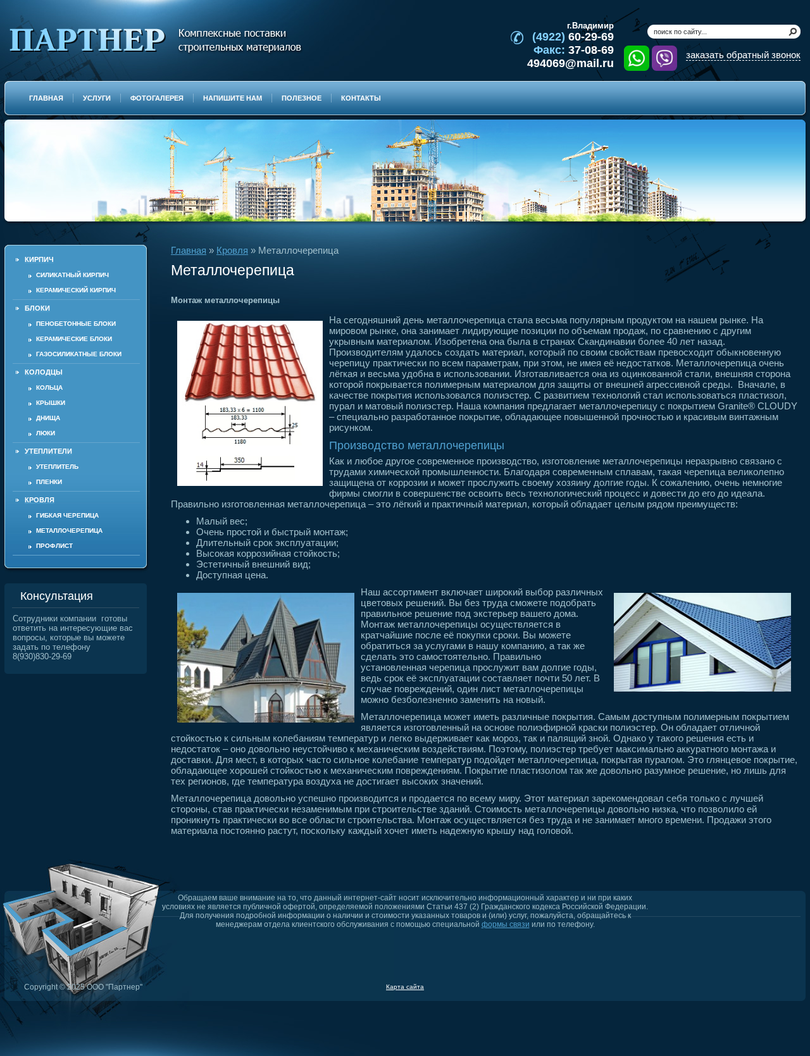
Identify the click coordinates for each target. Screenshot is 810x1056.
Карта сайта (405, 986)
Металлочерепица (69, 530)
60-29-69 (573, 36)
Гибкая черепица (67, 515)
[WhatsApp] (636, 58)
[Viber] (664, 58)
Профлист (54, 545)
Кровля (232, 250)
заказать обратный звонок (743, 54)
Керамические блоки (74, 338)
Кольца (49, 387)
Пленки (49, 481)
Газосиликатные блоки (79, 354)
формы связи (506, 924)
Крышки (50, 402)
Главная (188, 250)
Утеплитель (57, 466)
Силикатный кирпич (72, 274)
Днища (48, 417)
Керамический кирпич (76, 290)
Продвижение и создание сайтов (770, 986)
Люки (45, 433)
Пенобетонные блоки (76, 323)
